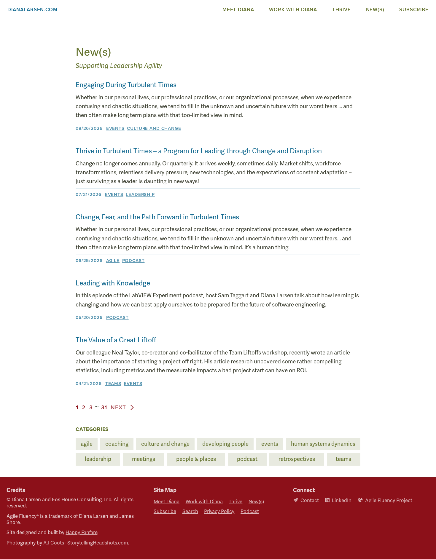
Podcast (133, 260)
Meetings (143, 459)
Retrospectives (297, 459)
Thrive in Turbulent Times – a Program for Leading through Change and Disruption (199, 151)
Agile (113, 260)
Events (115, 128)
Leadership (140, 194)
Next (118, 407)
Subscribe (413, 9)
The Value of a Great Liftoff (116, 340)
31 (104, 407)
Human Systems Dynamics (323, 444)
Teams (113, 383)
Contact (309, 500)
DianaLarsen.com (32, 9)
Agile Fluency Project (388, 500)
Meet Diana (238, 9)
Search (190, 512)
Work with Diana (293, 9)
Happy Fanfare (81, 532)
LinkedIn (341, 500)
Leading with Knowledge (113, 283)
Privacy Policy (219, 512)
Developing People (225, 444)
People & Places (196, 459)
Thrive (341, 9)
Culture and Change (154, 128)
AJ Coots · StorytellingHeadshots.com (85, 543)
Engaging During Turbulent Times (126, 85)
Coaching (116, 444)
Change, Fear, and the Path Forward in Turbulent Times (157, 217)
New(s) (375, 9)
